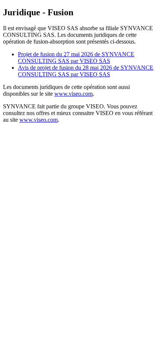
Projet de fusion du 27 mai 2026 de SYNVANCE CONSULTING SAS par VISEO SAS (76, 57)
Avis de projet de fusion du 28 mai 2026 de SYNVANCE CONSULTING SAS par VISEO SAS (85, 70)
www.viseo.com (73, 93)
